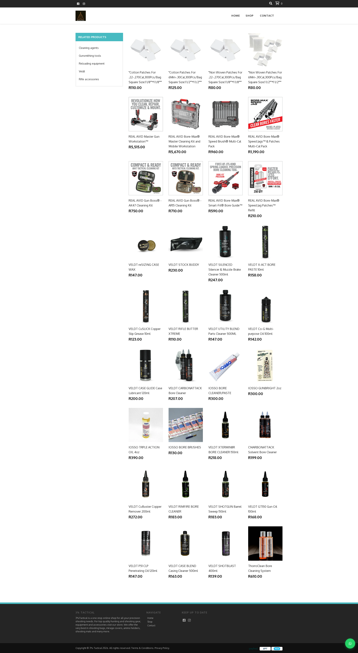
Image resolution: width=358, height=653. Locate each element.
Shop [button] (250, 15)
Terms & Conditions (142, 647)
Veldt (82, 71)
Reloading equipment (92, 63)
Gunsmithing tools (90, 55)
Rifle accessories (89, 79)
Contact (267, 15)
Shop (149, 621)
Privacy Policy (162, 647)
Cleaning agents (89, 47)
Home (235, 15)
